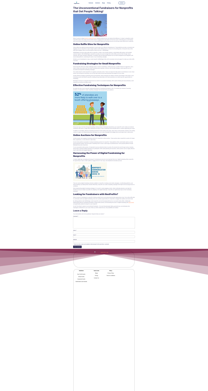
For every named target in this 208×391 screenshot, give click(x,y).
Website (75, 239)
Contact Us (96, 278)
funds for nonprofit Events (90, 38)
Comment (75, 216)
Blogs (103, 3)
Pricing (108, 3)
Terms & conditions (110, 275)
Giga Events (131, 202)
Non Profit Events (81, 274)
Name (75, 230)
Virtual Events (81, 276)
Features (91, 3)
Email (74, 234)
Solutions (97, 3)
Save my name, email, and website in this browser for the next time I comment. (91, 244)
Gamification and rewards (81, 281)
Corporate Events (81, 279)
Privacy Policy (111, 273)
